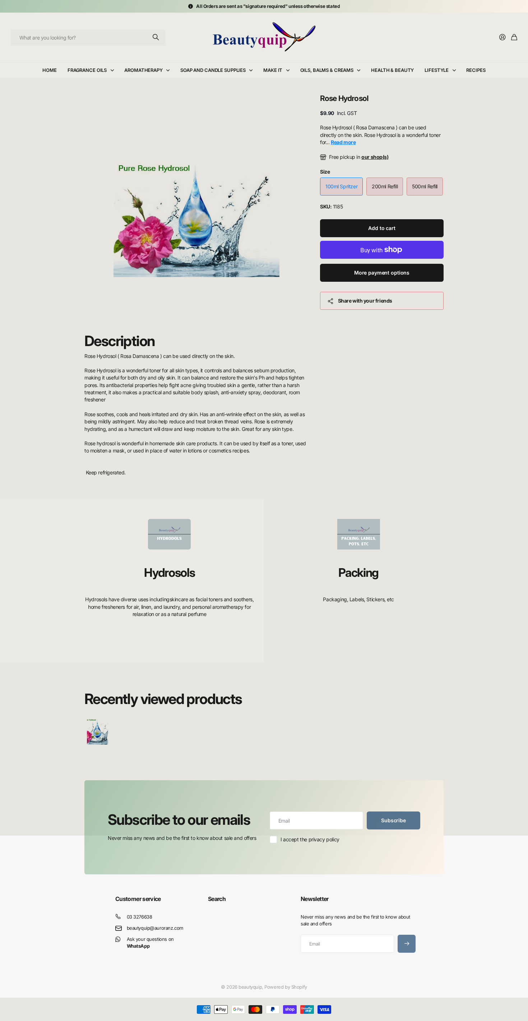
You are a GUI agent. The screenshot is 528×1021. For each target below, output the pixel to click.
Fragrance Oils (87, 70)
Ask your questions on (150, 942)
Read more (343, 142)
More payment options (381, 273)
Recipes (475, 70)
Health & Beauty (392, 70)
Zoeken (156, 37)
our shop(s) (374, 157)
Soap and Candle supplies (213, 70)
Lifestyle (437, 70)
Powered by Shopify (285, 987)
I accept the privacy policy (310, 839)
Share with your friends (365, 301)
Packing (358, 572)
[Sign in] (502, 38)
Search (217, 898)
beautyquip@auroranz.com (155, 928)
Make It (272, 70)
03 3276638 (139, 917)
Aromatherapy (143, 70)
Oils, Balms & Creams (326, 70)
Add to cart (381, 228)
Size (325, 172)
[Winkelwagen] (514, 38)
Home (49, 70)
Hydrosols (169, 572)
